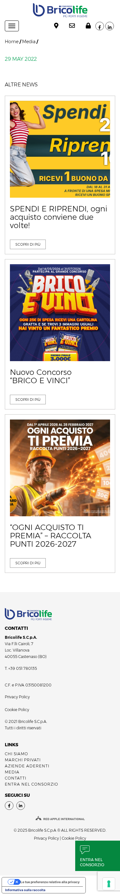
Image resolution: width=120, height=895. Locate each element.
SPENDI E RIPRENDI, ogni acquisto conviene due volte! (58, 217)
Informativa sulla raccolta (25, 890)
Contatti (15, 778)
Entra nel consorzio (92, 862)
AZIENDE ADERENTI (27, 766)
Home (12, 41)
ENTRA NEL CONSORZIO (31, 784)
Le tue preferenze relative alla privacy (50, 882)
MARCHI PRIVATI (23, 759)
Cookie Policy (17, 709)
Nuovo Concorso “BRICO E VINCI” (41, 376)
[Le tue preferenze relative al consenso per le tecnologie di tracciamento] (109, 884)
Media (29, 41)
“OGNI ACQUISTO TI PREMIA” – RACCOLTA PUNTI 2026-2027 (50, 536)
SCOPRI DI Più (27, 244)
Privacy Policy (17, 696)
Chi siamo (16, 753)
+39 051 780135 (22, 668)
